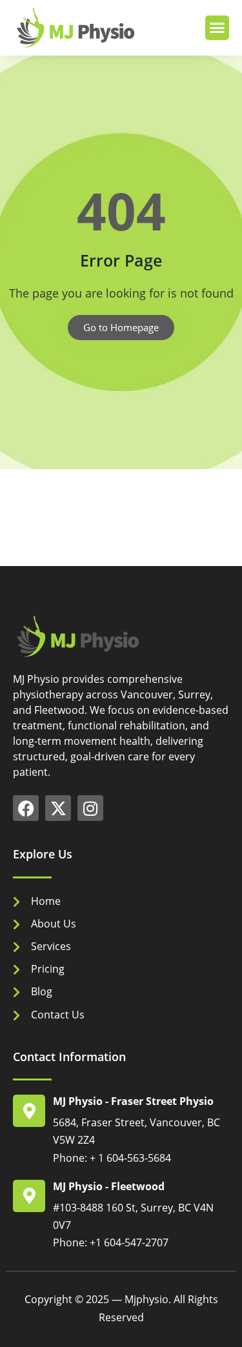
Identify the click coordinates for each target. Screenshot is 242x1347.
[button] (217, 27)
